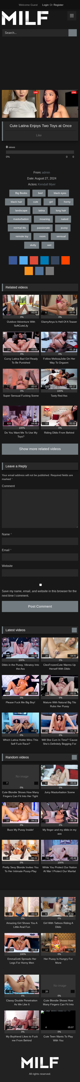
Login (45, 4)
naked (64, 219)
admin (46, 172)
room (42, 236)
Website (7, 565)
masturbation (21, 219)
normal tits (20, 227)
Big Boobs (21, 193)
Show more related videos (40, 449)
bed (40, 193)
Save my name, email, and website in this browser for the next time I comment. (39, 593)
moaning (45, 219)
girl (51, 201)
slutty (33, 245)
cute (35, 201)
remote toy (22, 236)
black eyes (60, 193)
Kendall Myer (46, 184)
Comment (8, 486)
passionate (43, 227)
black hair (16, 201)
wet (49, 245)
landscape (21, 210)
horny (67, 201)
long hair (61, 210)
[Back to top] (69, 1071)
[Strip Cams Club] (33, 18)
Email (6, 550)
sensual (61, 236)
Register (58, 4)
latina (42, 210)
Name (7, 534)
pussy (64, 227)
